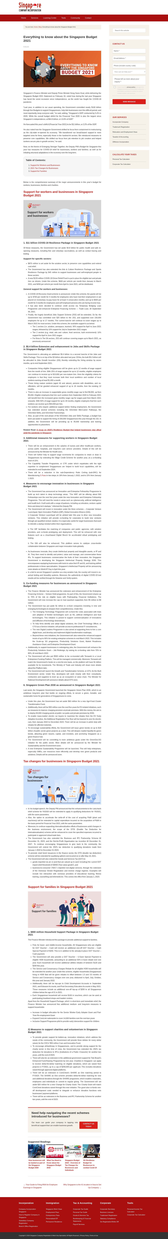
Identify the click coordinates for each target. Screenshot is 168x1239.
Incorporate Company (120, 122)
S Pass (43, 475)
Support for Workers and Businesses (45, 165)
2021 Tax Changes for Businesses (44, 168)
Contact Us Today (88, 1125)
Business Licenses (106, 1212)
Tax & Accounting (82, 1203)
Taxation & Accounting (120, 137)
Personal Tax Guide (80, 1212)
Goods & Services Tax (81, 1215)
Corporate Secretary (107, 1209)
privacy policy (131, 87)
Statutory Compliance (108, 1218)
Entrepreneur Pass (53, 1215)
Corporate (105, 1203)
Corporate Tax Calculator (122, 164)
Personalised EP (52, 1218)
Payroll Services (79, 1224)
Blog (27, 47)
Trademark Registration (121, 127)
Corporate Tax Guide (80, 1209)
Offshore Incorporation (121, 142)
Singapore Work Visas (54, 1209)
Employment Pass (52, 1212)
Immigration (52, 1203)
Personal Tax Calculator (121, 159)
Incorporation (26, 1203)
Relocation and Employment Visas (125, 132)
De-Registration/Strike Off (109, 1222)
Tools (130, 1203)
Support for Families (38, 171)
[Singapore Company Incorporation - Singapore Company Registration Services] (30, 11)
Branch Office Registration (28, 1226)
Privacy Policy (84, 1235)
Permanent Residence (54, 1222)
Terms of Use (94, 1235)
